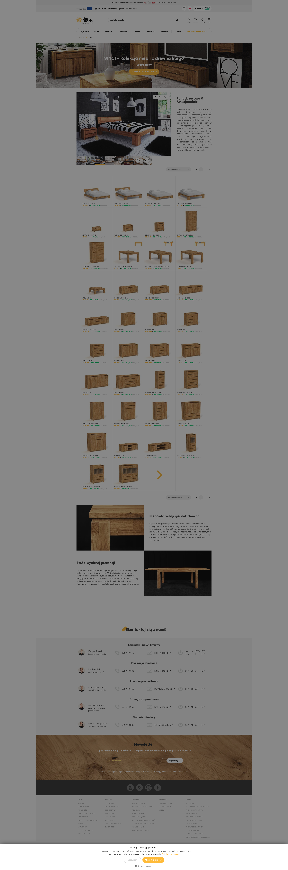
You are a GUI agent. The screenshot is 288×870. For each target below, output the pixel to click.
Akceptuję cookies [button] (153, 859)
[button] (144, 866)
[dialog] (144, 435)
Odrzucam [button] (132, 859)
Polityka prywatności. (170, 854)
